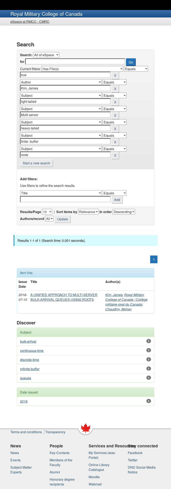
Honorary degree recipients (62, 482)
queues (25, 378)
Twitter (132, 460)
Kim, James (114, 294)
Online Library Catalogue (99, 467)
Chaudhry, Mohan (118, 309)
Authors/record (32, 218)
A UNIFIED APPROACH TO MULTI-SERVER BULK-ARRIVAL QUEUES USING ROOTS (63, 297)
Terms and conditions (26, 431)
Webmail (95, 484)
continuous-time (32, 350)
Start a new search (36, 163)
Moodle (94, 476)
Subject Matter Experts (21, 469)
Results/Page (30, 211)
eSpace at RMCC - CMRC (29, 21)
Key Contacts (59, 452)
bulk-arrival (28, 341)
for (22, 61)
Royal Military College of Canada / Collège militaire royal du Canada (126, 299)
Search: (26, 54)
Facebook (135, 452)
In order (105, 211)
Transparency (55, 431)
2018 (24, 401)
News (14, 452)
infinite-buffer (29, 368)
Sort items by (66, 211)
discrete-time (29, 359)
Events (15, 460)
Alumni (55, 472)
